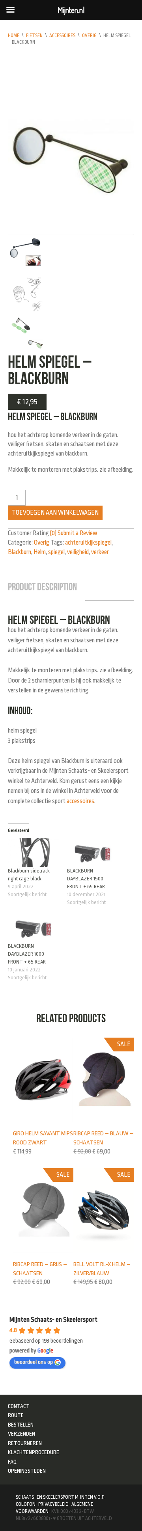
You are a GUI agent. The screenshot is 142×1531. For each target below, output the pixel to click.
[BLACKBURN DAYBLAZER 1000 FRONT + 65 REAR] (33, 927)
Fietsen (34, 35)
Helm (40, 552)
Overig (89, 35)
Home (13, 35)
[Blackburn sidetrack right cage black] (33, 852)
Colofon (26, 1504)
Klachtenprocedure (33, 1452)
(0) (53, 533)
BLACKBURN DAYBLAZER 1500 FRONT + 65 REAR (86, 878)
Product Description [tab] (42, 586)
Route (16, 1415)
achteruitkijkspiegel (88, 542)
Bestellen (21, 1424)
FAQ (12, 1461)
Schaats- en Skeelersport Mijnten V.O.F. (60, 1497)
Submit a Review (77, 533)
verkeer (100, 552)
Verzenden (21, 1434)
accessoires (80, 801)
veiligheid (78, 552)
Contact (19, 1406)
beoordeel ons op (33, 1362)
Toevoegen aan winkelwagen (55, 512)
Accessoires (62, 35)
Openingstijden (27, 1471)
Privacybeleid (53, 1504)
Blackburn (19, 552)
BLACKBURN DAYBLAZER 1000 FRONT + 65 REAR (27, 954)
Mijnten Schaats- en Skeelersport (53, 1319)
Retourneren (25, 1443)
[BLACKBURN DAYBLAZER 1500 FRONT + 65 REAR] (92, 852)
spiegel (56, 552)
